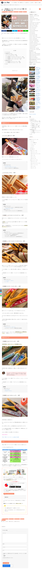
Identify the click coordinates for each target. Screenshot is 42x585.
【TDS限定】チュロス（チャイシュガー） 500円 (13, 61)
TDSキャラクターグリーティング (35, 153)
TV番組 (35, 14)
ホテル (37, 48)
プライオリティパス (32, 48)
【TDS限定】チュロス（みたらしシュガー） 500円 (14, 62)
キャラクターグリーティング (34, 18)
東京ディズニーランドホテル (33, 57)
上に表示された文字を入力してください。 (8, 557)
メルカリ (16, 475)
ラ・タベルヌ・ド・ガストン (9, 280)
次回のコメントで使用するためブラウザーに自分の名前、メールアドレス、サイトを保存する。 (14, 553)
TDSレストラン (33, 158)
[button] (4, 31)
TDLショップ (33, 166)
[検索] (40, 0)
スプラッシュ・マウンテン (33, 25)
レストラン (7, 521)
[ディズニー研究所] (5, 3)
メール (4, 547)
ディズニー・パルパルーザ (33, 38)
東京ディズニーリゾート (15, 263)
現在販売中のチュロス (9, 53)
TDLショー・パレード (34, 164)
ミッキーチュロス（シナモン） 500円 (12, 55)
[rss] (39, 0)
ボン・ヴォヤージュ (32, 49)
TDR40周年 (31, 14)
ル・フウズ (6, 281)
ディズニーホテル (32, 33)
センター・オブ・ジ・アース (33, 26)
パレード (31, 41)
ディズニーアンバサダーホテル (34, 30)
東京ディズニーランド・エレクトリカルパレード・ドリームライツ (35, 59)
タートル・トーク (32, 29)
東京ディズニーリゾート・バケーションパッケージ (35, 62)
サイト (3, 550)
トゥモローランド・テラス (9, 208)
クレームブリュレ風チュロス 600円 (12, 54)
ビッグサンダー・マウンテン (33, 42)
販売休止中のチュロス (9, 60)
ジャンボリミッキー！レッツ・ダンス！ (35, 22)
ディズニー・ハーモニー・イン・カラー (35, 37)
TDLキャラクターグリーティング (35, 163)
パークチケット (36, 41)
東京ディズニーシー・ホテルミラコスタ (35, 53)
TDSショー (33, 155)
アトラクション (36, 15)
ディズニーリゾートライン (33, 34)
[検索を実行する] (40, 9)
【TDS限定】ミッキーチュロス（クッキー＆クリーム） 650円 (15, 56)
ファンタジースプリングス (33, 45)
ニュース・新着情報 (34, 142)
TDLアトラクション (34, 161)
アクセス (31, 15)
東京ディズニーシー (11, 521)
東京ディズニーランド (17, 521)
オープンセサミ (7, 389)
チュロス (3, 521)
